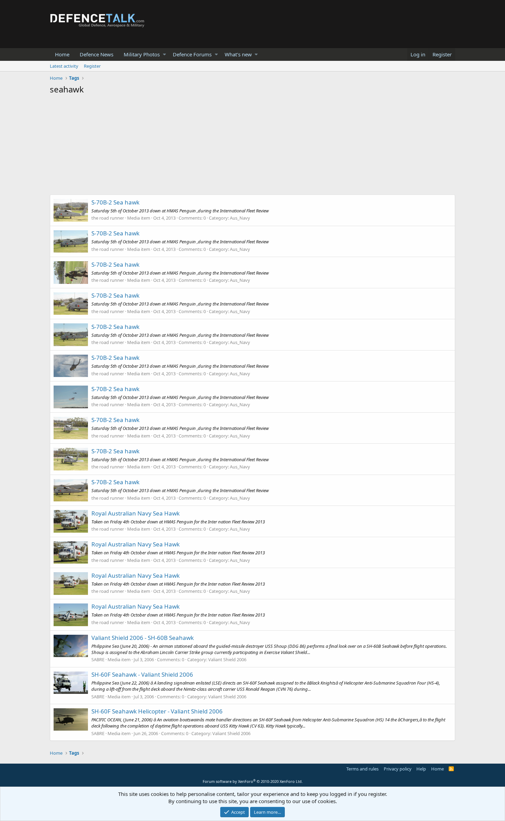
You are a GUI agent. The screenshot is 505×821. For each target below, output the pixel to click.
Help (421, 769)
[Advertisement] (252, 146)
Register (92, 66)
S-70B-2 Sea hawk (115, 202)
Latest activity (64, 66)
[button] (164, 54)
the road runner (107, 218)
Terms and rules (362, 769)
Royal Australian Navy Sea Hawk (135, 513)
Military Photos (142, 54)
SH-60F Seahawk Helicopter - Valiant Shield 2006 (157, 711)
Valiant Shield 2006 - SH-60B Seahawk (142, 638)
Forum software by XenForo (253, 781)
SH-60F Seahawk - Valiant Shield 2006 (142, 674)
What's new (238, 54)
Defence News (96, 54)
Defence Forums (192, 54)
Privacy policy (398, 769)
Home (62, 54)
